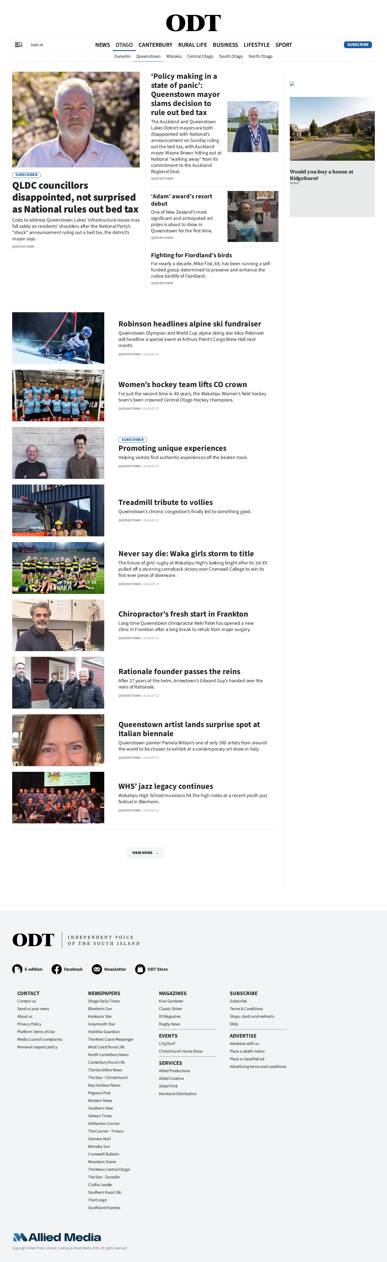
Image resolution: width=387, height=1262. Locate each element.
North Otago (261, 56)
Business (225, 45)
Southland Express (104, 1208)
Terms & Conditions (246, 1009)
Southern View (100, 1108)
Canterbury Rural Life (106, 1062)
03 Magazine (169, 1016)
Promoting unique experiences (172, 448)
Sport (283, 45)
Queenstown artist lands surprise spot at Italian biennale (189, 729)
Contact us (26, 1001)
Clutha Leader (100, 1185)
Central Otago (200, 56)
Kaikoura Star (100, 1016)
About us (24, 1016)
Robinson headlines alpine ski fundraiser (189, 324)
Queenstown (148, 56)
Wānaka (173, 56)
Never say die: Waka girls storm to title (186, 553)
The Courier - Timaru (106, 1131)
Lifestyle (257, 45)
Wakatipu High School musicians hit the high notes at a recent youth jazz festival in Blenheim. (192, 798)
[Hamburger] (18, 45)
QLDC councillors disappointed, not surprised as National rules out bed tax (75, 197)
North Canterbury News (108, 1055)
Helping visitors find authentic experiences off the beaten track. (183, 457)
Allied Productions (174, 1071)
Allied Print (168, 1086)
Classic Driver (170, 1009)
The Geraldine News (105, 1070)
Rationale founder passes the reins (179, 671)
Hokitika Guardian (104, 1032)
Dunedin (122, 56)
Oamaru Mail (99, 1139)
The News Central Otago (109, 1169)
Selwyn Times (100, 1116)
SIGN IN (37, 45)
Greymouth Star (101, 1024)
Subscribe (358, 45)
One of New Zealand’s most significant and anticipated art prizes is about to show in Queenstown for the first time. (182, 221)
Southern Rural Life (104, 1192)
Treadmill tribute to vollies (165, 502)
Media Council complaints (39, 1039)
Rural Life (192, 45)
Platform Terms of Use (36, 1032)
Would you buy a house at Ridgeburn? (321, 175)
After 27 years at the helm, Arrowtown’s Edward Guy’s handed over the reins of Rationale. (190, 684)
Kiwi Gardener (171, 1001)
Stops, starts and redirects (252, 1016)
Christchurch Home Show (181, 1051)
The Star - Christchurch (108, 1078)
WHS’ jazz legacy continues (165, 786)
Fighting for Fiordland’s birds (191, 255)
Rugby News (169, 1024)
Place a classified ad (247, 1059)
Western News (100, 1101)
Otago (124, 45)
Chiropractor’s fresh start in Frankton (183, 614)
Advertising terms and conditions (258, 1067)
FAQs (234, 1024)
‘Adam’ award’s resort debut (181, 200)
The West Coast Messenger (110, 1039)
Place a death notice (247, 1051)
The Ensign (97, 1200)
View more (142, 853)
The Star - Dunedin (104, 1177)
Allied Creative (171, 1079)
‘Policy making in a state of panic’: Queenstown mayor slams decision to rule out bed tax (185, 94)
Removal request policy (37, 1047)
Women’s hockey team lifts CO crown (182, 384)
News (102, 45)
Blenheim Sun (100, 1009)
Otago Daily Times (104, 1001)
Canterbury (156, 45)
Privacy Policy (29, 1024)
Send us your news (33, 1009)
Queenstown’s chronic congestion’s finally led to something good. (185, 511)
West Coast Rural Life (106, 1047)
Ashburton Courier (103, 1124)
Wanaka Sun (99, 1147)
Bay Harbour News (104, 1085)
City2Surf (167, 1044)
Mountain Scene (102, 1162)
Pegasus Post (99, 1093)
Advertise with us (244, 1044)
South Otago (231, 56)
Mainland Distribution (178, 1094)
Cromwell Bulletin (103, 1154)
